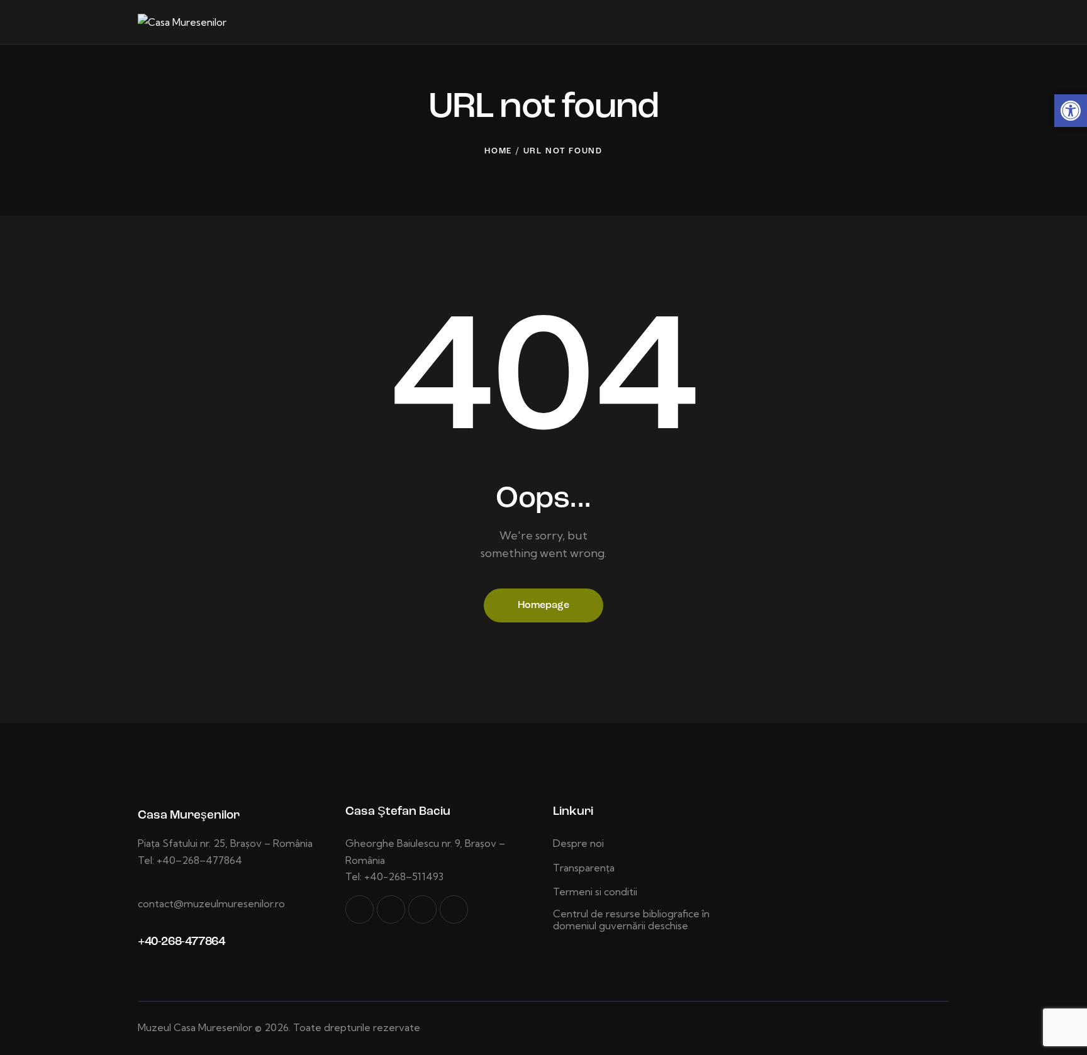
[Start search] (941, 24)
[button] (1070, 110)
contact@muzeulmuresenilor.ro (211, 903)
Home (498, 151)
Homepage (543, 605)
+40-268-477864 (181, 942)
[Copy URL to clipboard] (454, 909)
